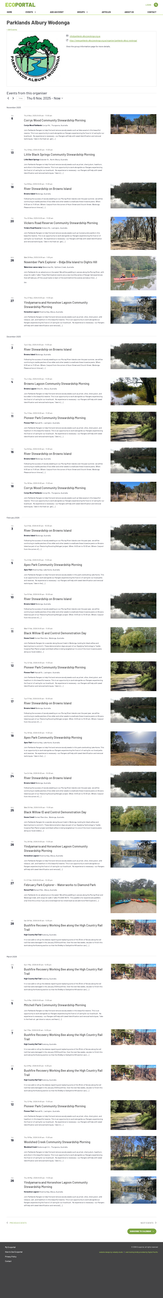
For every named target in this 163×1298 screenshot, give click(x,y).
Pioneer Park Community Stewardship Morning (55, 418)
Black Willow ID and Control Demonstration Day (55, 633)
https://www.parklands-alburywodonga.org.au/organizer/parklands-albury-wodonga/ (103, 40)
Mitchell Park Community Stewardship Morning (55, 1005)
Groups (81, 12)
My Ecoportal (10, 1247)
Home (9, 12)
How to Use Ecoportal (13, 1252)
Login (148, 5)
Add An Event (57, 12)
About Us (129, 12)
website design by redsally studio (111, 1252)
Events (29, 12)
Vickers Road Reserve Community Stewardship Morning (61, 223)
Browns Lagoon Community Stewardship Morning (56, 383)
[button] (156, 5)
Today (21, 98)
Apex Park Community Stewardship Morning (53, 564)
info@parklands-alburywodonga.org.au (85, 36)
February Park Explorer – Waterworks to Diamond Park (60, 885)
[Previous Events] (8, 98)
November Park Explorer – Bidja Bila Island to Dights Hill (60, 262)
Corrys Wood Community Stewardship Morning (55, 120)
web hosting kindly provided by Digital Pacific (141, 1252)
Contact (151, 12)
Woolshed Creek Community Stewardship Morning (57, 1142)
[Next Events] (13, 98)
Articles (106, 12)
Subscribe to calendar (140, 1231)
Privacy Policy (10, 1257)
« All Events (12, 29)
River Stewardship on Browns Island (47, 188)
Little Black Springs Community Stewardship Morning (59, 154)
